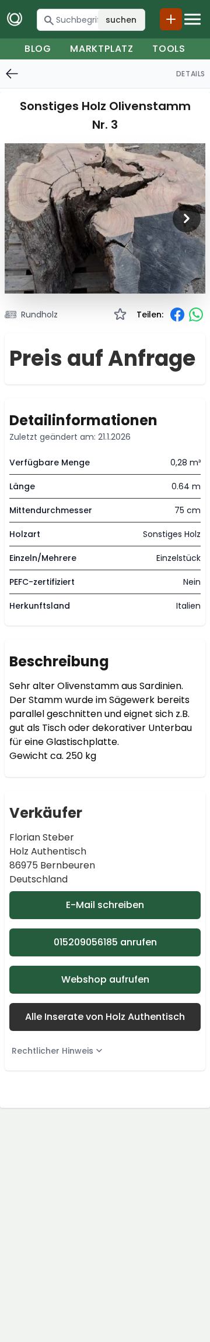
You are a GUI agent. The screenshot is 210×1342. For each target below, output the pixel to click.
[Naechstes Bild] (187, 218)
